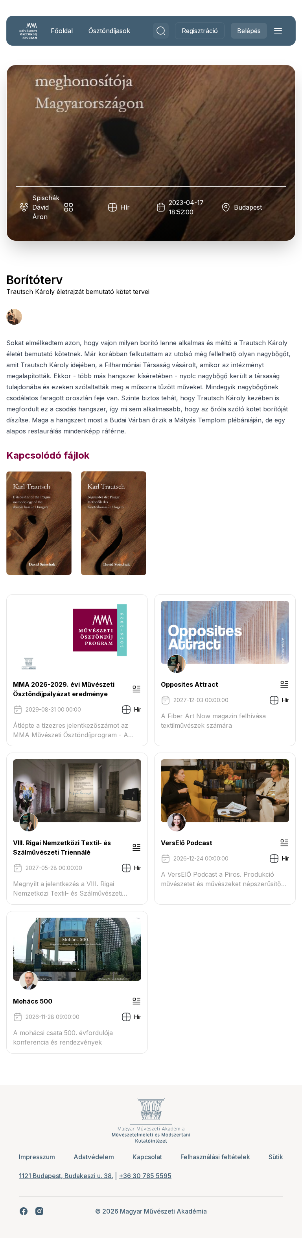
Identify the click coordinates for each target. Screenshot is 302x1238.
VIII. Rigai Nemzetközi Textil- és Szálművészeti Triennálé (62, 847)
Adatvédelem (94, 1157)
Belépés (249, 31)
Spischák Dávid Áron (45, 207)
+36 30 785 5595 (145, 1176)
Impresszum (37, 1157)
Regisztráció (200, 31)
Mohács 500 (32, 1001)
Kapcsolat (147, 1157)
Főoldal (62, 31)
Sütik (276, 1157)
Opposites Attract (189, 684)
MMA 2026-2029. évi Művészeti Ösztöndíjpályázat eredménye (63, 689)
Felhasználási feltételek (215, 1157)
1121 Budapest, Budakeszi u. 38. (66, 1176)
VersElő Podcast (186, 843)
